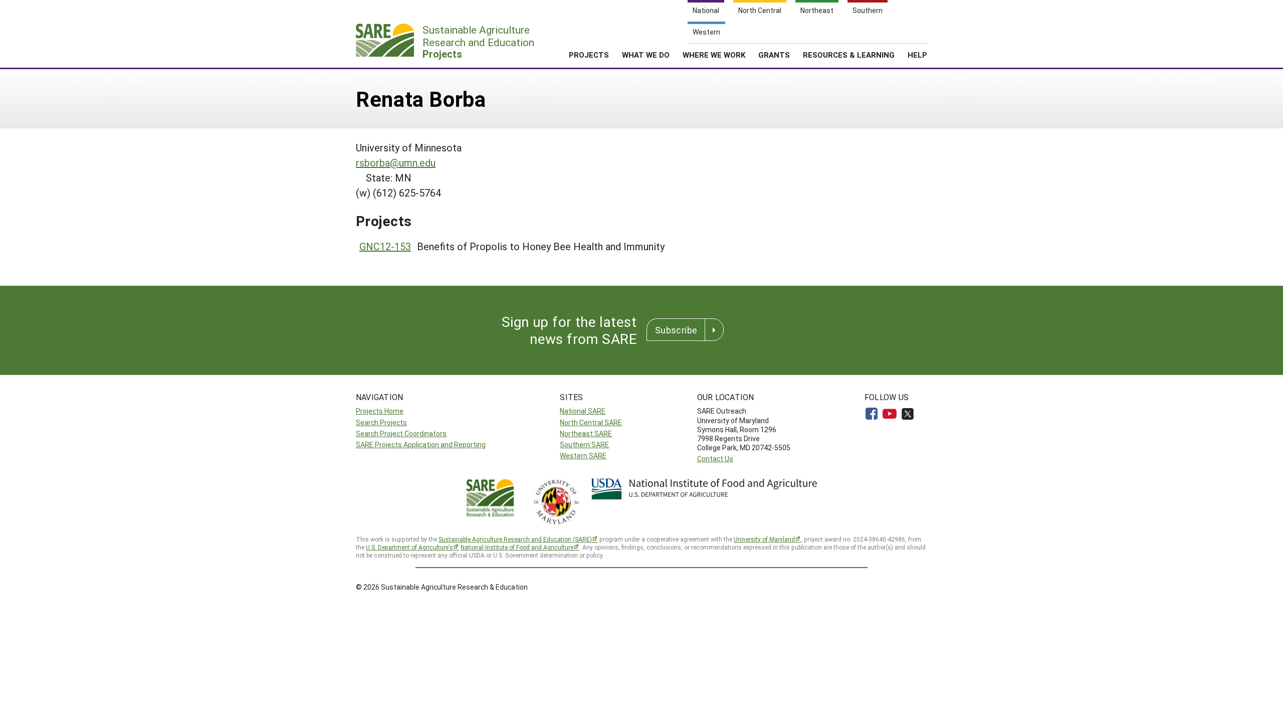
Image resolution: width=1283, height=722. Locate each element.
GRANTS (774, 55)
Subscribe (676, 330)
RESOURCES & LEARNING (849, 55)
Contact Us (715, 458)
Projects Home (379, 411)
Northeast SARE (586, 433)
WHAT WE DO (646, 55)
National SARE (582, 411)
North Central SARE (591, 422)
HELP (917, 55)
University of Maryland (764, 539)
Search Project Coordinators (401, 433)
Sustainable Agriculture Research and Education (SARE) (515, 539)
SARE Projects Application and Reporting (421, 444)
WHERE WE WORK (714, 55)
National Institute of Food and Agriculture (517, 547)
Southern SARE (584, 444)
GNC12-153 (385, 246)
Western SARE (583, 455)
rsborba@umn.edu (396, 162)
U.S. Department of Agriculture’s (409, 547)
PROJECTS (589, 55)
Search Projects (381, 422)
